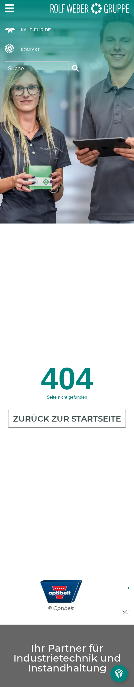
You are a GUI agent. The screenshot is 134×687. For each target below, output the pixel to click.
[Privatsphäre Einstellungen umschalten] (119, 673)
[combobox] (37, 68)
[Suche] (75, 68)
